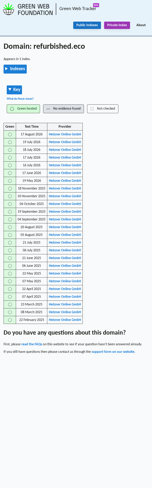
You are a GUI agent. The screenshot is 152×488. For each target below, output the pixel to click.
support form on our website (113, 352)
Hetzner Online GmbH (65, 134)
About (141, 25)
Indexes (17, 69)
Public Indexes (87, 25)
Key (16, 89)
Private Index (117, 25)
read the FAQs (31, 344)
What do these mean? (20, 99)
